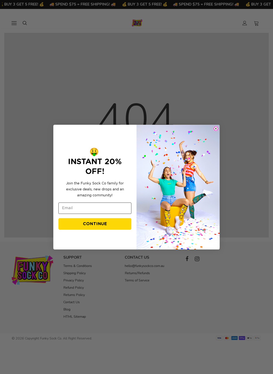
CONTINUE (95, 224)
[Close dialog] (216, 128)
